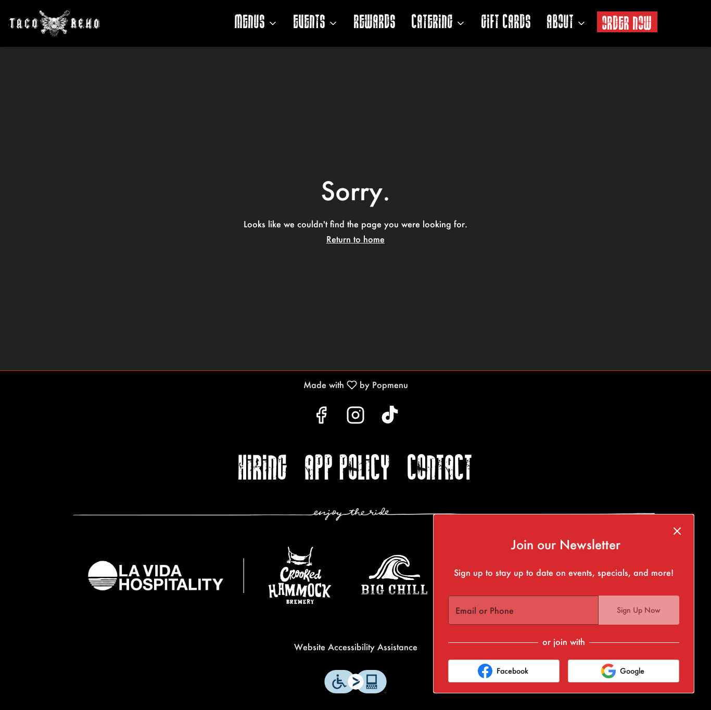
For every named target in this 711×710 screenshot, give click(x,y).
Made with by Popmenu (208, 384)
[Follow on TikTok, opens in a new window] (389, 417)
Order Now (627, 24)
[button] (256, 23)
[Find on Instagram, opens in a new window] (355, 417)
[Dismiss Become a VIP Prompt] (677, 531)
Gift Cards (506, 23)
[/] (166, 575)
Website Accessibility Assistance (355, 646)
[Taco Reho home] (86, 23)
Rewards (375, 23)
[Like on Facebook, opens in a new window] (321, 417)
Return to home (355, 239)
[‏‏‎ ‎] (364, 514)
